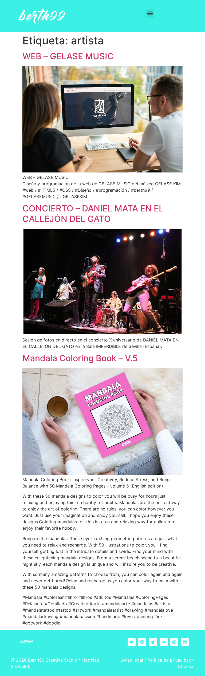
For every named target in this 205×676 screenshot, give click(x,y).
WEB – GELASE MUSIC (68, 56)
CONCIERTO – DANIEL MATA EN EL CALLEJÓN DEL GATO (93, 213)
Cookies (186, 666)
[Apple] (153, 642)
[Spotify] (142, 642)
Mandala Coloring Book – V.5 (80, 358)
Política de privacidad (169, 660)
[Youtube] (132, 642)
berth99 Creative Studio (52, 660)
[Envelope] (185, 642)
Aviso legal (132, 660)
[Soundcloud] (164, 642)
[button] (149, 13)
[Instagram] (174, 642)
